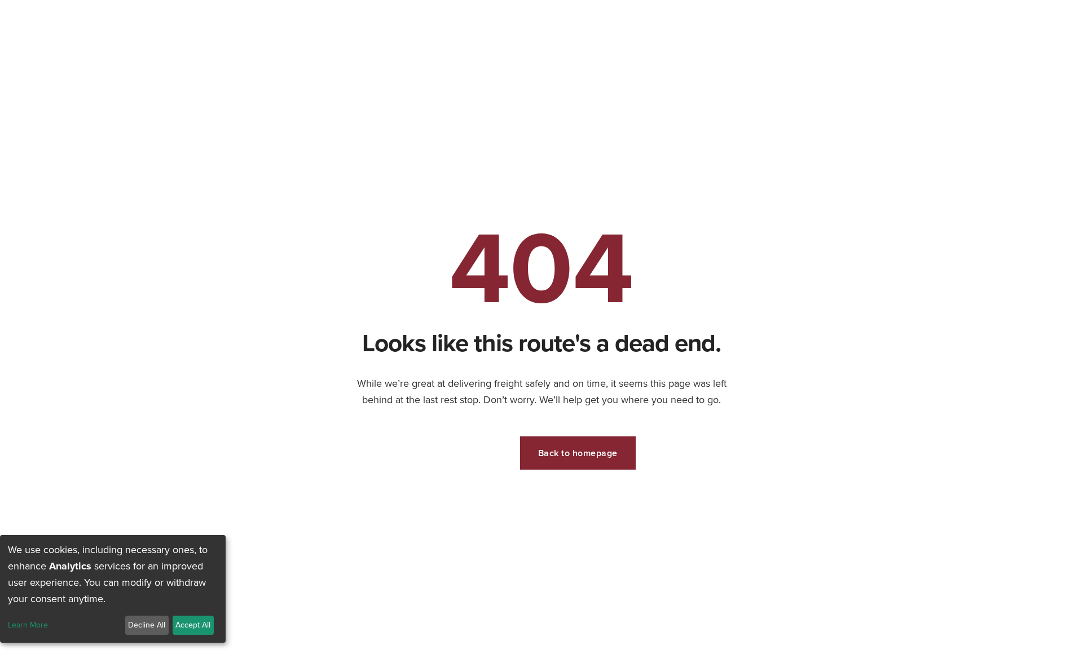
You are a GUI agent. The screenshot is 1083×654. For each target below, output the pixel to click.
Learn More (28, 625)
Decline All (146, 625)
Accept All (192, 625)
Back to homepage (578, 453)
